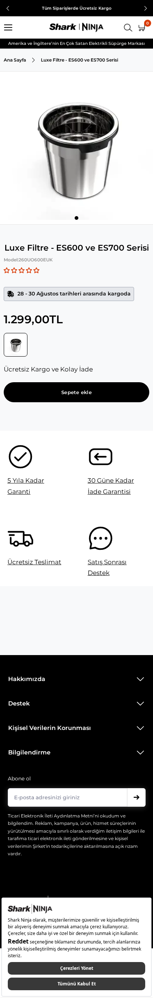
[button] (21, 270)
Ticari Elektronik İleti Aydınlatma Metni (51, 816)
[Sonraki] (146, 8)
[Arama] (128, 27)
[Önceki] (8, 8)
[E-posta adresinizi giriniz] (136, 797)
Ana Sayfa (15, 60)
